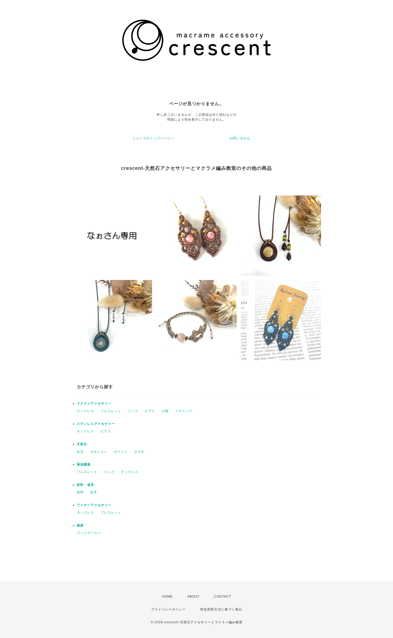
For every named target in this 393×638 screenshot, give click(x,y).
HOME (167, 596)
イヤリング (183, 411)
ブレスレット (111, 411)
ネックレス (85, 411)
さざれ (139, 451)
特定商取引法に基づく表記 (221, 609)
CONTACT (222, 596)
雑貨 (80, 525)
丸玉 (80, 451)
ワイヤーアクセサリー (94, 505)
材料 (80, 492)
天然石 (82, 444)
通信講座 (84, 464)
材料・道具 (85, 485)
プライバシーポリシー (168, 609)
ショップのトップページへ (153, 138)
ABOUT (193, 596)
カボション (98, 451)
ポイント (121, 451)
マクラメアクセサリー (94, 403)
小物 (164, 411)
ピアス (150, 411)
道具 (93, 492)
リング (133, 411)
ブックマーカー (89, 533)
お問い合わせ (239, 138)
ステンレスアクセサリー (96, 424)
